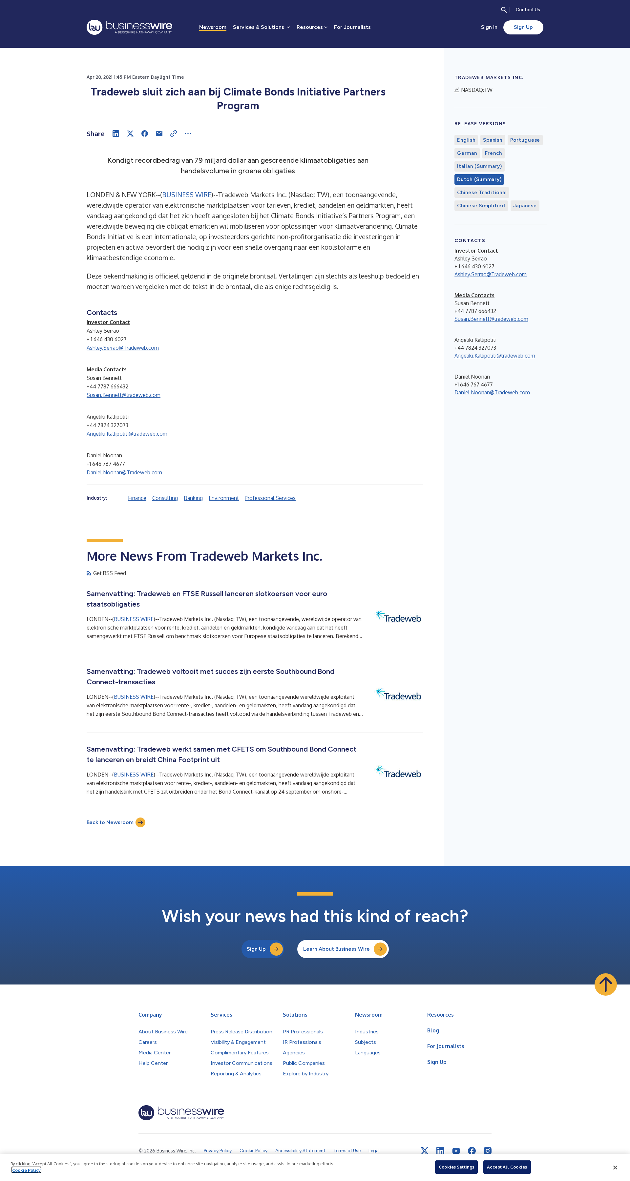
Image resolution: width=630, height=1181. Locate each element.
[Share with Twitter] (130, 133)
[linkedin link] (440, 1151)
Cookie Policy (26, 1169)
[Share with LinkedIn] (116, 133)
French (493, 153)
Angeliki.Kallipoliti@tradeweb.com (127, 433)
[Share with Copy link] (173, 133)
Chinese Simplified (481, 206)
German (467, 153)
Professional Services (270, 498)
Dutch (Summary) (479, 179)
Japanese (525, 206)
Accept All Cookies (507, 1167)
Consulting (165, 498)
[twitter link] (425, 1150)
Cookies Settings (456, 1167)
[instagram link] (488, 1151)
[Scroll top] (606, 984)
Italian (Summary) (479, 166)
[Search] (504, 10)
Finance (137, 498)
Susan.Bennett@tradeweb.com (123, 395)
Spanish (492, 140)
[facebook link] (472, 1151)
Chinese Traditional (482, 193)
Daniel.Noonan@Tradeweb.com (124, 472)
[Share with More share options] (188, 133)
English (466, 140)
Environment (224, 498)
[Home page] (129, 27)
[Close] (615, 1168)
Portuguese (525, 140)
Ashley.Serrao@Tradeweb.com (123, 347)
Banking (193, 498)
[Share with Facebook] (144, 133)
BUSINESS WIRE (186, 194)
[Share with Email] (159, 133)
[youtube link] (456, 1151)
